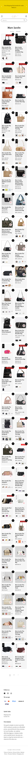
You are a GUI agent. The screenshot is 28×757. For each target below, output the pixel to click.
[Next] (18, 675)
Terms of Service (8, 752)
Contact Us (6, 716)
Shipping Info (7, 714)
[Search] (24, 20)
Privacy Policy (16, 752)
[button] (2, 16)
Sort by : (12, 31)
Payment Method (12, 753)
